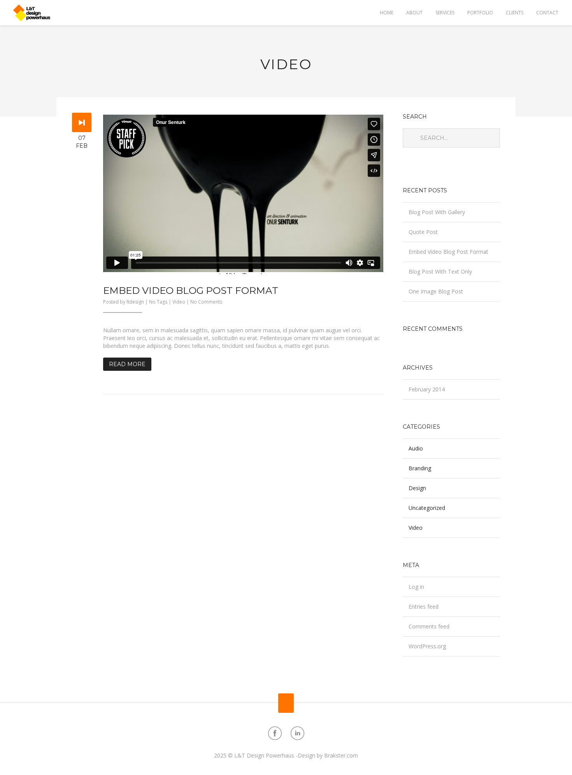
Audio (416, 448)
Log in (416, 586)
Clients (514, 12)
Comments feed (429, 626)
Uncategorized (427, 507)
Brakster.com (341, 755)
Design (417, 488)
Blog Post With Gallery (437, 212)
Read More (127, 364)
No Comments (206, 301)
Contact (547, 12)
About (414, 12)
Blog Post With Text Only (440, 271)
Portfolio (480, 12)
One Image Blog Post (436, 291)
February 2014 (427, 389)
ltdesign (135, 301)
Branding (420, 468)
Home (386, 12)
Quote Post (423, 232)
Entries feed (424, 606)
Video (178, 301)
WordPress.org (427, 646)
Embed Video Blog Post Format (190, 290)
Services (444, 12)
